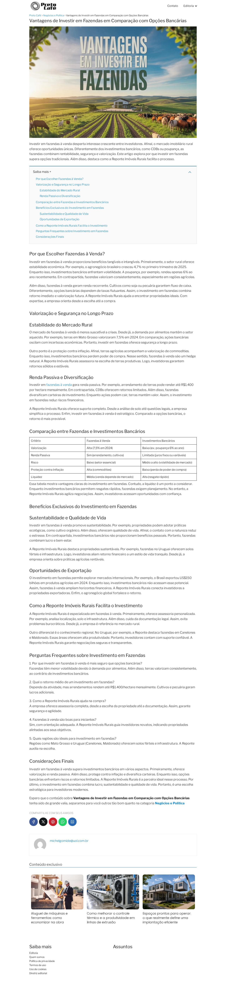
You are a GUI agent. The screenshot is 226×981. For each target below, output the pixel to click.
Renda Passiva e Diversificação (60, 196)
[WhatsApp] (62, 822)
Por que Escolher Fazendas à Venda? (59, 179)
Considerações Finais (50, 236)
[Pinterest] (53, 822)
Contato (172, 6)
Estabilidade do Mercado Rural (60, 190)
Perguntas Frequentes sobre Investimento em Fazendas (72, 231)
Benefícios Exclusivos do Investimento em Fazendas (70, 207)
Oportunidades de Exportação (59, 219)
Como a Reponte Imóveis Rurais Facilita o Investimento (72, 225)
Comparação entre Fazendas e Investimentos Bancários (72, 202)
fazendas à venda (59, 385)
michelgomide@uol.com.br (69, 841)
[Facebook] (33, 822)
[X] (43, 822)
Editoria (188, 6)
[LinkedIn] (72, 822)
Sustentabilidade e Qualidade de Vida (64, 213)
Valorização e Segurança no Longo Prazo (63, 184)
